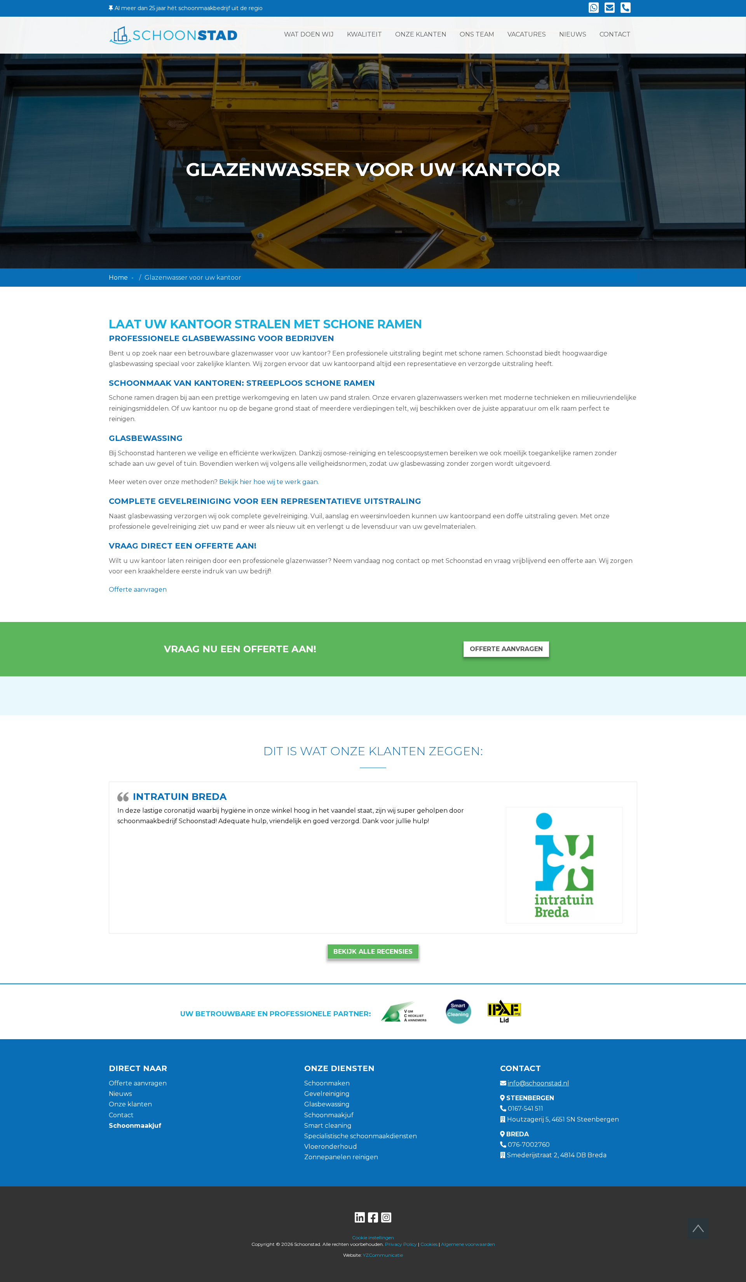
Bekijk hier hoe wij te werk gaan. (269, 482)
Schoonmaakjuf (329, 1115)
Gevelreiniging (327, 1093)
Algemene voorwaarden (468, 1244)
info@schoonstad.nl (538, 1083)
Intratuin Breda (180, 796)
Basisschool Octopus (193, 796)
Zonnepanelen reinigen (341, 1157)
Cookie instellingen (373, 1237)
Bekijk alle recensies (373, 951)
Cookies (428, 1244)
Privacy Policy (401, 1244)
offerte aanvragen (506, 649)
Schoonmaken (327, 1083)
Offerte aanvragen (138, 589)
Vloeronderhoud (330, 1146)
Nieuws (120, 1093)
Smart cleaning (328, 1125)
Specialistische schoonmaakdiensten (360, 1136)
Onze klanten (130, 1104)
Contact (121, 1115)
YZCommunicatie (383, 1255)
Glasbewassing (327, 1104)
